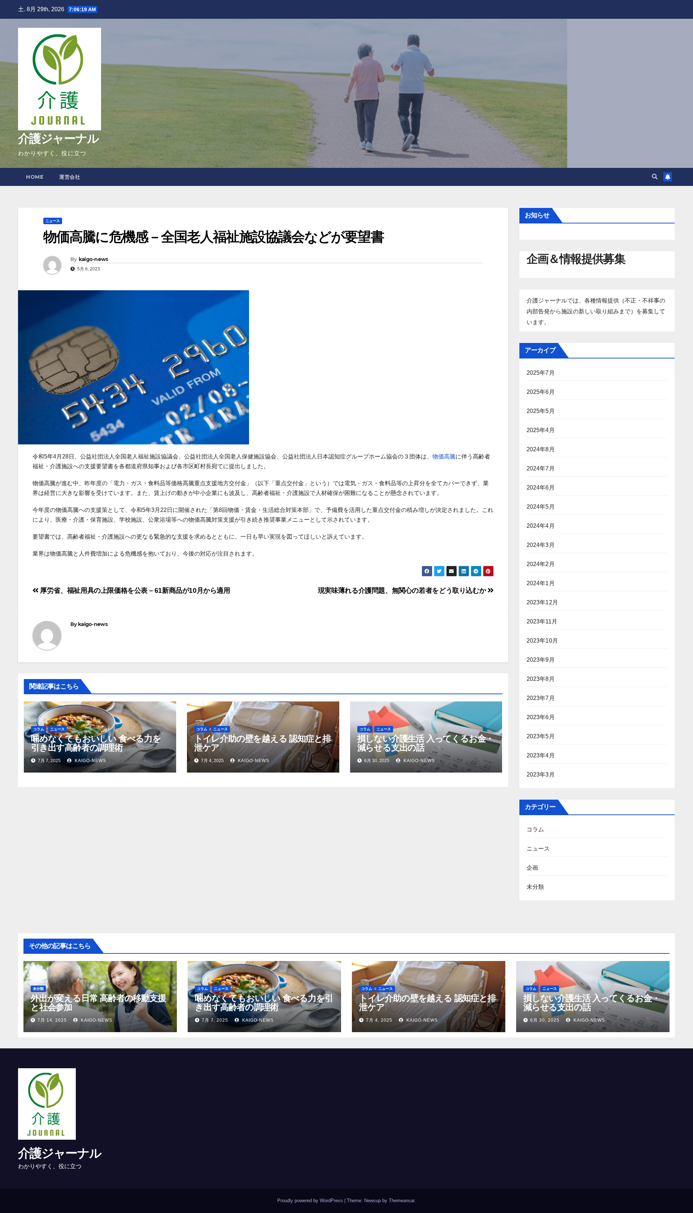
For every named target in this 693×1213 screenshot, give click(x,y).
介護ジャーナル (58, 138)
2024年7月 (541, 468)
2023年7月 (541, 698)
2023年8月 (541, 679)
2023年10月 (542, 641)
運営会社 (69, 177)
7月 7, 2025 (215, 1020)
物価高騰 (444, 456)
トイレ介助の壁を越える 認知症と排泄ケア (262, 743)
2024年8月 (541, 449)
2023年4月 (541, 755)
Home (34, 177)
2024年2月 (541, 564)
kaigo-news (93, 259)
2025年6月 (541, 392)
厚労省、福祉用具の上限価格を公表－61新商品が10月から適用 (134, 590)
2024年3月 (541, 545)
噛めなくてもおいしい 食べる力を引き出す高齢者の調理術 (96, 743)
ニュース (52, 221)
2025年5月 (541, 411)
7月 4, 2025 (379, 1020)
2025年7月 (541, 373)
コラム (38, 729)
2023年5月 (541, 736)
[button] (655, 177)
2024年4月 (541, 526)
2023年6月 (541, 717)
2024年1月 (541, 583)
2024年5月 (541, 507)
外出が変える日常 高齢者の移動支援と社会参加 (98, 1002)
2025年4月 (541, 430)
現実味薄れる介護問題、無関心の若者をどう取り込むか (403, 590)
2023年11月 (542, 621)
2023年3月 (541, 774)
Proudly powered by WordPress (310, 1200)
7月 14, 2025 (52, 1020)
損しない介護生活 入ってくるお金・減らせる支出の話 (425, 743)
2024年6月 (541, 487)
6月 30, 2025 (544, 1020)
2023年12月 (542, 602)
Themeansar (401, 1200)
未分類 (535, 887)
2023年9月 (541, 660)
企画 (532, 868)
